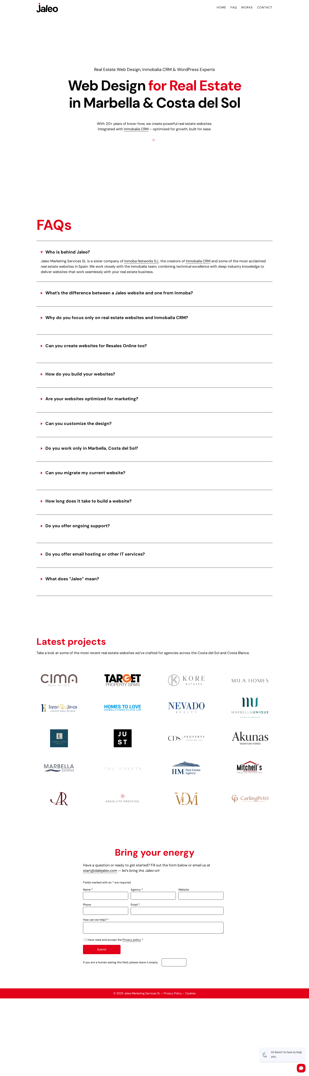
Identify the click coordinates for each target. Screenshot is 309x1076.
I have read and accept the (115, 940)
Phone (87, 905)
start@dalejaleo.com (100, 870)
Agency (137, 889)
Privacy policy (131, 940)
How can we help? (96, 920)
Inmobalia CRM (136, 129)
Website (183, 889)
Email (135, 905)
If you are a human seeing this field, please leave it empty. (121, 962)
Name (88, 889)
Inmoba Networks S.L (141, 261)
